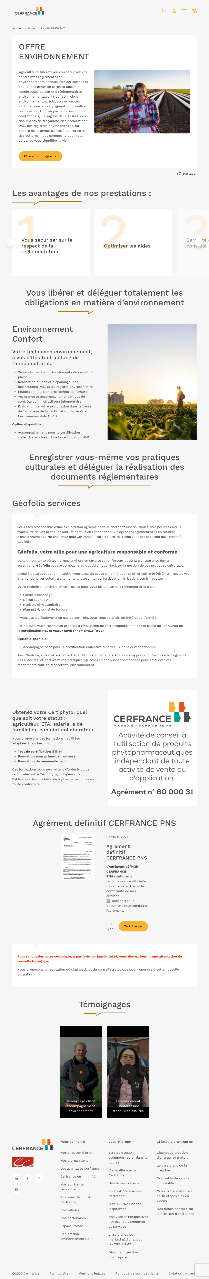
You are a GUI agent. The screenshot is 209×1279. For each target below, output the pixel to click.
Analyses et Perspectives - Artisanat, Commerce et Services (128, 1221)
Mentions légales (91, 1273)
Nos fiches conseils (124, 1183)
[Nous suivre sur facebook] (28, 1178)
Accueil (17, 28)
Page (31, 28)
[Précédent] (10, 242)
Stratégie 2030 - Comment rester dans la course (128, 1157)
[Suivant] (199, 242)
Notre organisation (75, 1160)
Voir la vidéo (69, 1028)
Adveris (191, 1273)
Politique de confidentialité (137, 1273)
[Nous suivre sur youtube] (16, 1189)
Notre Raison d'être (76, 1153)
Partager (190, 173)
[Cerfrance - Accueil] (29, 10)
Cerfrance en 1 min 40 (78, 1176)
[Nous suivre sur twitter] (39, 1178)
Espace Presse (71, 1226)
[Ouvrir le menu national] (195, 11)
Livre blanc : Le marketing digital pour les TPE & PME (126, 1239)
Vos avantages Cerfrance (80, 1168)
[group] (51, 242)
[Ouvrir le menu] (184, 11)
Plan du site (59, 1273)
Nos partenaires (73, 1218)
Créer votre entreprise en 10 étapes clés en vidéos (174, 1196)
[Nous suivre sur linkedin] (16, 1178)
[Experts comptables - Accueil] (24, 1162)
